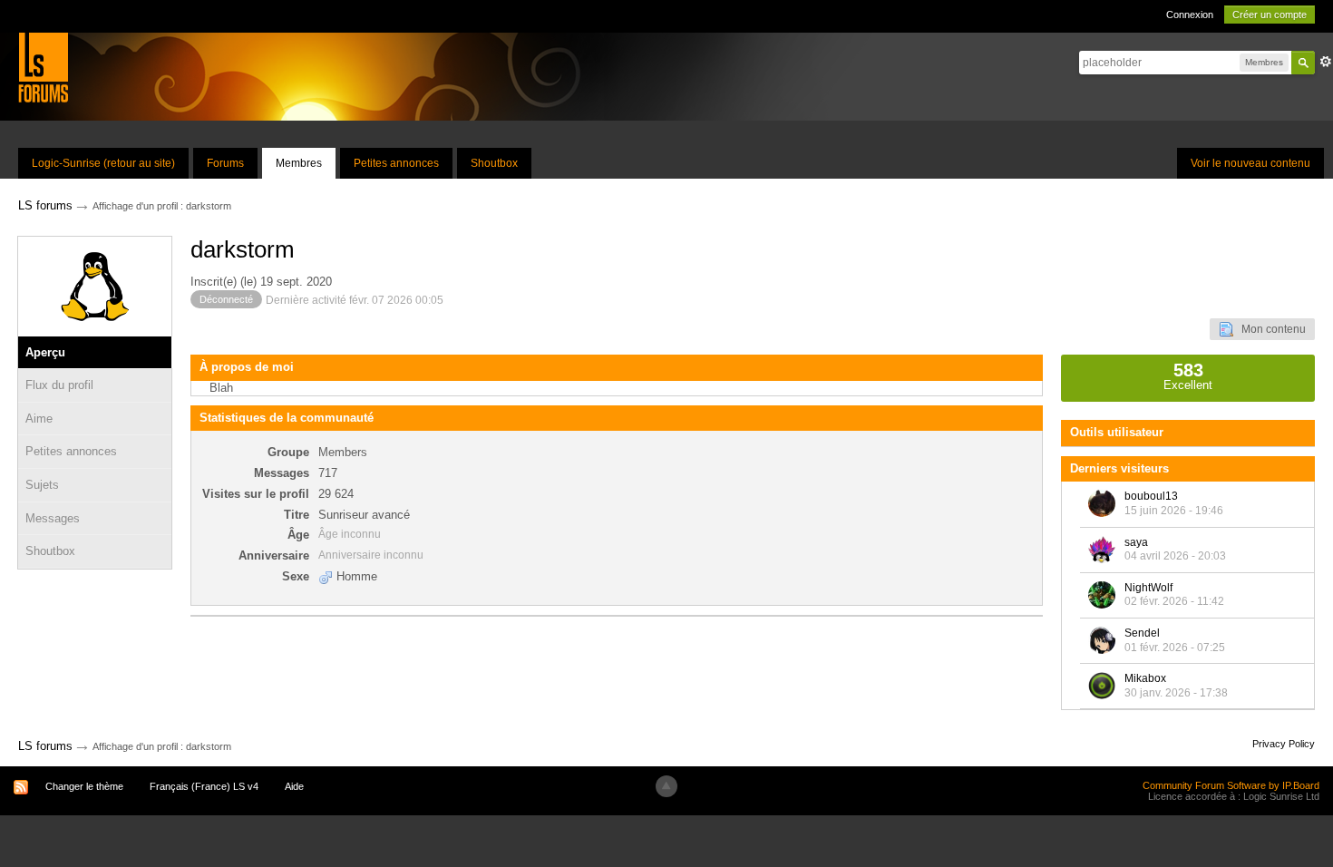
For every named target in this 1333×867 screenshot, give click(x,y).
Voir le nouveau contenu (1250, 163)
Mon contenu (1269, 329)
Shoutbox (494, 163)
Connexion (1189, 14)
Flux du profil (59, 385)
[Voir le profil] (1101, 503)
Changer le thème (84, 786)
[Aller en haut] (666, 786)
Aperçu (45, 352)
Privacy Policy (1283, 743)
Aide (294, 786)
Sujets (42, 485)
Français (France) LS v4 (204, 786)
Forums (225, 163)
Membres (299, 163)
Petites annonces (396, 163)
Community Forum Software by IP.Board (1231, 785)
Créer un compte (1269, 14)
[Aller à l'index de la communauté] (43, 66)
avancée (1325, 61)
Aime (39, 418)
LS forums (45, 746)
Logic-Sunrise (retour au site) (103, 163)
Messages (52, 518)
